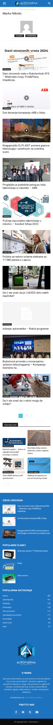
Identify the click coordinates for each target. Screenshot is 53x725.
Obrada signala (33, 472)
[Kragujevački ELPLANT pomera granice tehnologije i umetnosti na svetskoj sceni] (26, 130)
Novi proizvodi (8, 446)
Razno (5, 141)
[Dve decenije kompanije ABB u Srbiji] (26, 98)
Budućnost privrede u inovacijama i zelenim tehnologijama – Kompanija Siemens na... (24, 364)
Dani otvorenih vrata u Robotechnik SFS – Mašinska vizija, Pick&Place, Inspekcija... (26, 77)
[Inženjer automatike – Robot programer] (26, 314)
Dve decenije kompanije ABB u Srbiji (24, 112)
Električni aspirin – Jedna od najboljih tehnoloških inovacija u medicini (14, 452)
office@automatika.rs (34, 697)
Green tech (7, 252)
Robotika (6, 396)
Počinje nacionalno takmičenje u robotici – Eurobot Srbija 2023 (22, 222)
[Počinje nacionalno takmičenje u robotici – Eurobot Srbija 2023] (26, 206)
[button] (4, 3)
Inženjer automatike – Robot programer (26, 328)
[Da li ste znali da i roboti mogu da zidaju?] (26, 385)
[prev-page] (4, 483)
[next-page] (31, 416)
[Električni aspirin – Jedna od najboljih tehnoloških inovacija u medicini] (14, 438)
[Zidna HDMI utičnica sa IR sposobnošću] (14, 465)
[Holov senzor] (9, 578)
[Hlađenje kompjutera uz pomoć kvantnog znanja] (39, 465)
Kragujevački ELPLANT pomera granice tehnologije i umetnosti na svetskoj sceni (26, 148)
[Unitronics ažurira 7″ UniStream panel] (9, 554)
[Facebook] (16, 712)
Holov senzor (22, 575)
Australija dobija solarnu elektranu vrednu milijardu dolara (38, 450)
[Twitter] (30, 712)
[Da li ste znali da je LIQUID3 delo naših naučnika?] (26, 277)
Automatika (7, 324)
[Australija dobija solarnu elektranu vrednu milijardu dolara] (39, 438)
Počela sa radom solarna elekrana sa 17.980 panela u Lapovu (24, 258)
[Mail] (23, 712)
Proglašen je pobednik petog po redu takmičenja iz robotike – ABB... (24, 186)
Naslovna (6, 9)
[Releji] (9, 566)
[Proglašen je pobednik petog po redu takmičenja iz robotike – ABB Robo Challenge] (26, 170)
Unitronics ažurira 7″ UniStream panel (32, 551)
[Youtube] (36, 712)
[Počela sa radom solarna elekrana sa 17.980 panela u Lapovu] (26, 242)
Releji (19, 563)
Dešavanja (6, 69)
